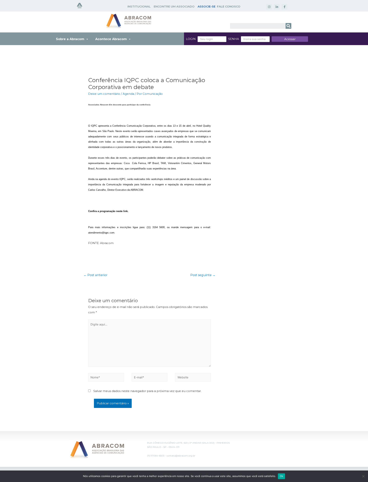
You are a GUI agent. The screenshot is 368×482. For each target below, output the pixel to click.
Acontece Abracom (111, 39)
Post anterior (96, 275)
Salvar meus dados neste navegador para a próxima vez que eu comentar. (147, 391)
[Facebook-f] (284, 7)
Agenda (128, 94)
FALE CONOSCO (228, 6)
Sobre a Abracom (70, 39)
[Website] (193, 378)
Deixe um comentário (104, 94)
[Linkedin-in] (277, 7)
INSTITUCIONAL (139, 6)
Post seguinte (202, 275)
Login (191, 39)
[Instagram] (269, 7)
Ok (281, 476)
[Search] (288, 26)
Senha (233, 39)
